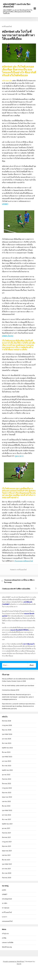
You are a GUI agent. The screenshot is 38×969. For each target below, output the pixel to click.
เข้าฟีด (4, 938)
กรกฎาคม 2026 (7, 725)
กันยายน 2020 (6, 877)
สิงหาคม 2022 (6, 783)
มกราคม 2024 (6, 739)
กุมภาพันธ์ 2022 (7, 810)
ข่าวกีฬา (4, 903)
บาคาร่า (4, 917)
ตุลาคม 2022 (6, 774)
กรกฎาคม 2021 (7, 842)
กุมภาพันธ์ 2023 (7, 756)
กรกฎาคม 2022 (7, 788)
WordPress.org (7, 947)
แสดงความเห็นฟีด (7, 942)
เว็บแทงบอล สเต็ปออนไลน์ (23, 561)
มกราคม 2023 (6, 761)
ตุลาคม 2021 (6, 828)
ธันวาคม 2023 (6, 743)
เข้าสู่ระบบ (5, 933)
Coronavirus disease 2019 (10, 690)
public (4, 890)
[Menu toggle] (34, 8)
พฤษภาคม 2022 (7, 797)
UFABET (5, 204)
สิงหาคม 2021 (6, 837)
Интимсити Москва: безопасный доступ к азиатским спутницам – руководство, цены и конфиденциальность (18, 697)
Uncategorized (7, 899)
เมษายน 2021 (6, 855)
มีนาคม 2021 (6, 860)
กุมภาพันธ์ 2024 (7, 734)
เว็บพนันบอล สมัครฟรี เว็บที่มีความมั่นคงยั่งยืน (16, 589)
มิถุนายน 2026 (6, 730)
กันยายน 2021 (6, 833)
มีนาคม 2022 (6, 806)
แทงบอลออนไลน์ (7, 921)
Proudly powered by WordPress (13, 961)
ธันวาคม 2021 (6, 819)
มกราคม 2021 (6, 868)
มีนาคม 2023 (6, 752)
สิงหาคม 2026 (6, 721)
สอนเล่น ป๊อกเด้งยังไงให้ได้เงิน (19, 630)
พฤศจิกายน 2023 (7, 748)
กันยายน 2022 (6, 779)
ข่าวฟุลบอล (5, 908)
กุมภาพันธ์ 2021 (7, 864)
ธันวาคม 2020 (6, 873)
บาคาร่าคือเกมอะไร (28, 644)
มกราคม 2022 (6, 815)
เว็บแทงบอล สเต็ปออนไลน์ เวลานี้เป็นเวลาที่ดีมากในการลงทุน (19, 581)
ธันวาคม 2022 (6, 765)
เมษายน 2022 (6, 801)
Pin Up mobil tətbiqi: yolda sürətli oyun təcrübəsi (18, 685)
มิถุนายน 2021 (6, 846)
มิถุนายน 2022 (6, 792)
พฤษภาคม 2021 (7, 851)
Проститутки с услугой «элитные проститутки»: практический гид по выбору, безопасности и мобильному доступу (18, 706)
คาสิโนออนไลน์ (7, 26)
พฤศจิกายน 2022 (7, 770)
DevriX (19, 964)
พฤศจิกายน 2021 (7, 824)
